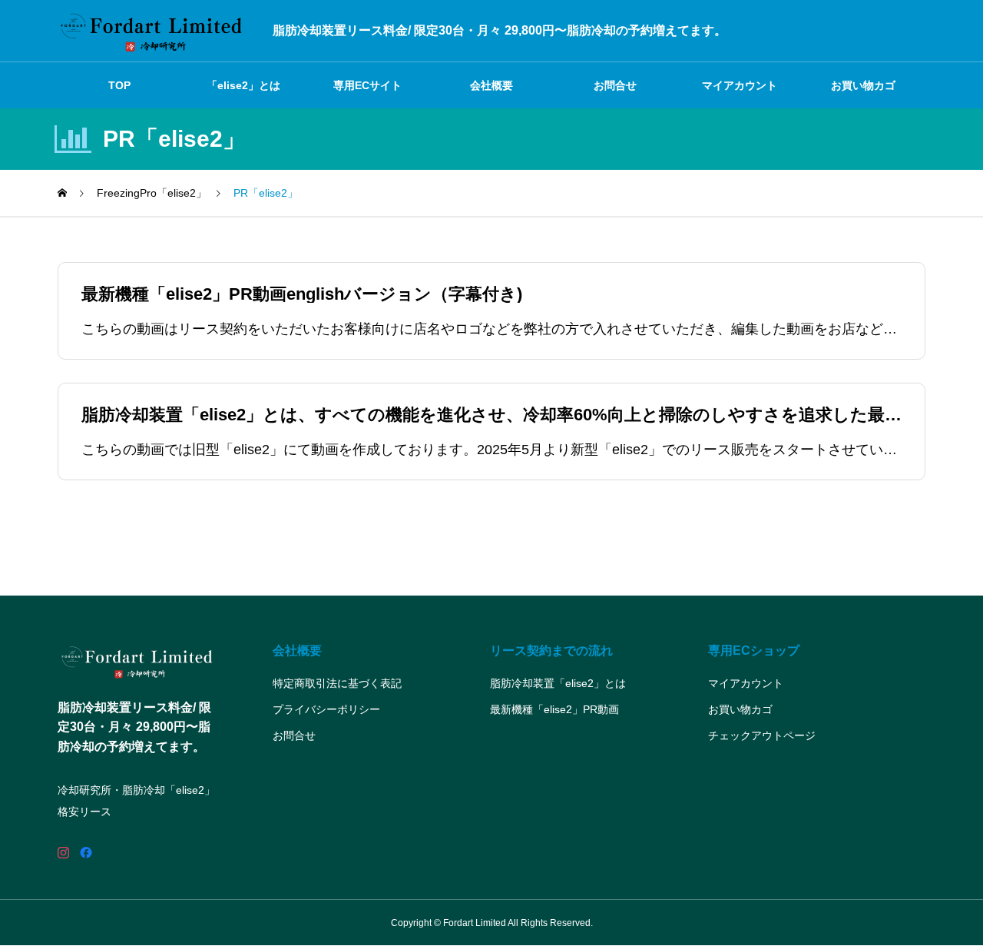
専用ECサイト (367, 85)
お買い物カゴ (863, 85)
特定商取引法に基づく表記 (337, 683)
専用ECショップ (753, 650)
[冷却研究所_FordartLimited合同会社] (154, 30)
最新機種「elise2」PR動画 (554, 709)
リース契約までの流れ (551, 650)
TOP (119, 85)
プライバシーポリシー (326, 709)
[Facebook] (86, 853)
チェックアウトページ (762, 735)
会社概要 (491, 85)
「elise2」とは (243, 85)
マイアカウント (739, 85)
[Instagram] (63, 853)
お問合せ (615, 85)
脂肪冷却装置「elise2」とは (558, 683)
